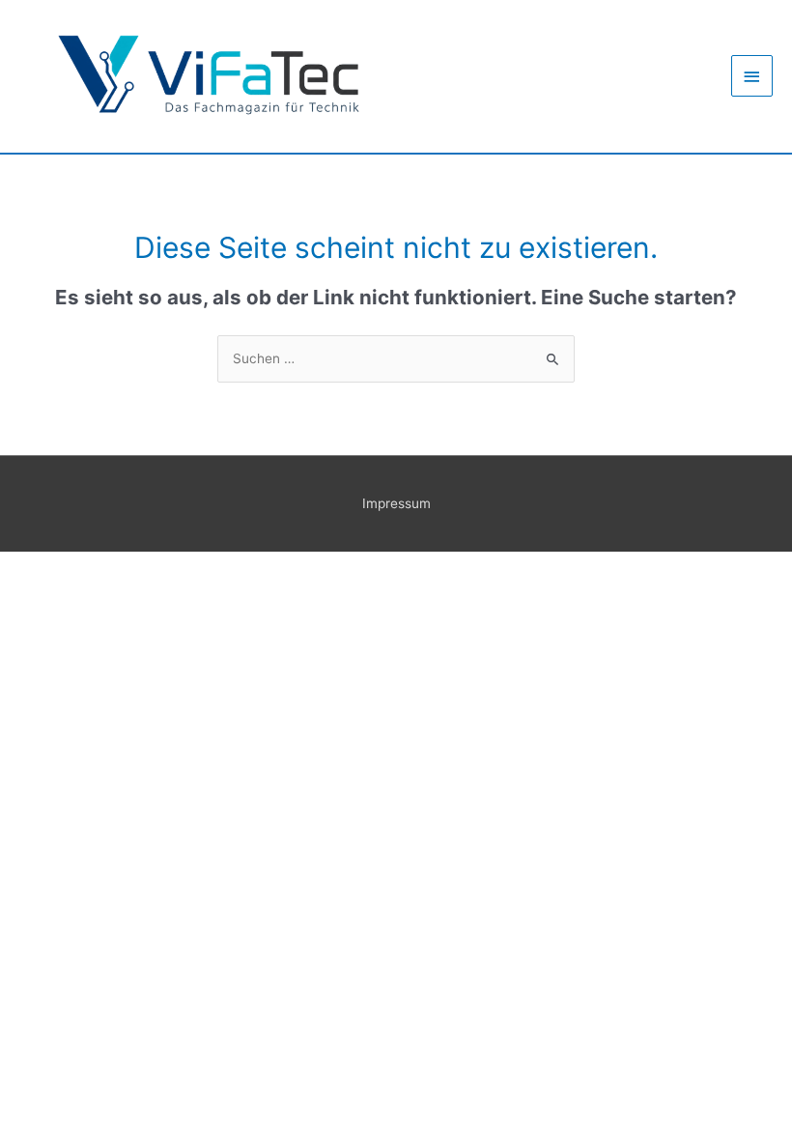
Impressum (396, 503)
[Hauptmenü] (752, 76)
